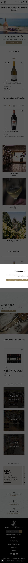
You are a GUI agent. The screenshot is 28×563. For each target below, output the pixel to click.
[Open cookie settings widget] (2, 560)
